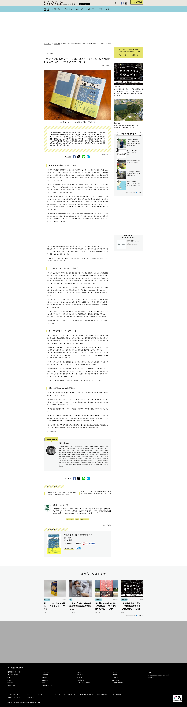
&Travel (16, 674)
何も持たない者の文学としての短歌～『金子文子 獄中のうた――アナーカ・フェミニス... (106, 606)
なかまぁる (80, 680)
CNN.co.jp (45, 674)
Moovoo (9, 680)
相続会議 (114, 674)
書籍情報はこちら (106, 154)
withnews (10, 683)
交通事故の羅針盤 (117, 683)
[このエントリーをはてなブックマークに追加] (88, 156)
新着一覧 (46, 9)
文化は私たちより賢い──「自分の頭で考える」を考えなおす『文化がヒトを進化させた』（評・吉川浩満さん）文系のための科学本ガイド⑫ (128, 92)
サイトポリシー (38, 694)
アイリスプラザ (73, 612)
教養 (100, 9)
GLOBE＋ (80, 674)
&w (11, 674)
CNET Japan (45, 672)
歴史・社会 (68, 9)
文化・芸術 (79, 9)
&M (8, 674)
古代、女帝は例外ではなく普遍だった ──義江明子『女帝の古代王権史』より (128, 126)
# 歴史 (45, 612)
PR (70, 599)
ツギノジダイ (116, 677)
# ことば (97, 612)
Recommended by (131, 192)
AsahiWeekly (151, 678)
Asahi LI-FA (115, 680)
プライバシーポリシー (70, 694)
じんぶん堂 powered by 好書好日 (53, 3)
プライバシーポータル (53, 694)
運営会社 (10, 697)
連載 (107, 9)
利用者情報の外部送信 (86, 694)
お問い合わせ (30, 697)
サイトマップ (26, 694)
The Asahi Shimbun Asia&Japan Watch (158, 675)
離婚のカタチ (11, 685)
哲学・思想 (57, 9)
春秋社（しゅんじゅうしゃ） (62, 505)
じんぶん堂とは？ (84, 4)
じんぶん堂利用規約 (116, 694)
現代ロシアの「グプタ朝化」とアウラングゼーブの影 (54, 606)
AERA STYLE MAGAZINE (84, 683)
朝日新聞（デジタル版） (14, 672)
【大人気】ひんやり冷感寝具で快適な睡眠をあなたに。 (80, 606)
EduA (8, 677)
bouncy (44, 683)
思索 (77, 519)
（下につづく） (52, 432)
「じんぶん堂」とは (124, 55)
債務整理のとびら (47, 685)
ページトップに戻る (106, 525)
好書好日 (136, 2)
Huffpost (45, 677)
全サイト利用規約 (102, 694)
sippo (79, 672)
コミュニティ (84, 519)
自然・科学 (91, 9)
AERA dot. (45, 680)
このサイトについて (13, 694)
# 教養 (122, 612)
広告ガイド (19, 697)
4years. (114, 672)
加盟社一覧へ (135, 55)
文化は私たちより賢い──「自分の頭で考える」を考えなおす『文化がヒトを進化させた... (131, 606)
